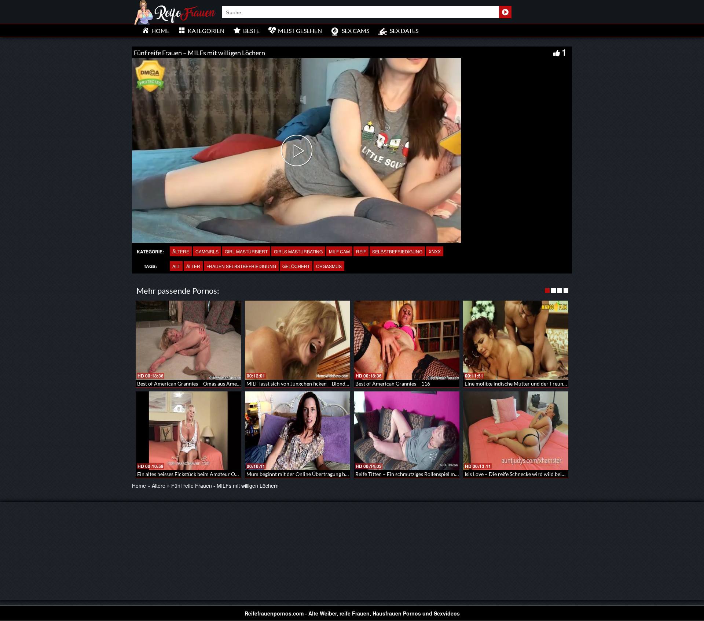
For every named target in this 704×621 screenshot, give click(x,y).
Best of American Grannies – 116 (392, 383)
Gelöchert (296, 266)
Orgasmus (329, 266)
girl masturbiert (246, 251)
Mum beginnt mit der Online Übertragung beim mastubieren (314, 474)
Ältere (180, 251)
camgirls (207, 251)
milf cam (339, 251)
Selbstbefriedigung (397, 251)
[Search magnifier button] (505, 12)
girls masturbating (298, 251)
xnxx (435, 251)
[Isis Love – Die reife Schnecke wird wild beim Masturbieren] (516, 431)
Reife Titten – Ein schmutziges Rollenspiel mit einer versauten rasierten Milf (441, 474)
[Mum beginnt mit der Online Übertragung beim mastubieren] (298, 431)
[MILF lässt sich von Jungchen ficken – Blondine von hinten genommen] (298, 340)
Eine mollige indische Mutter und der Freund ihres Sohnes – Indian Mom (546, 383)
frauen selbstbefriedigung (241, 266)
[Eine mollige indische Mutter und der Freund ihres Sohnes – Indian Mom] (516, 340)
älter (193, 266)
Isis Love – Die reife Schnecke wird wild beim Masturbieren (531, 474)
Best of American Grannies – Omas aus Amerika (191, 383)
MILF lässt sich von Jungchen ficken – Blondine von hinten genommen (325, 383)
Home (139, 485)
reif (361, 251)
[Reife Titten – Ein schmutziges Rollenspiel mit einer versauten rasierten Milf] (406, 431)
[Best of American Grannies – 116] (406, 340)
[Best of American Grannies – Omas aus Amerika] (188, 340)
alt (176, 266)
